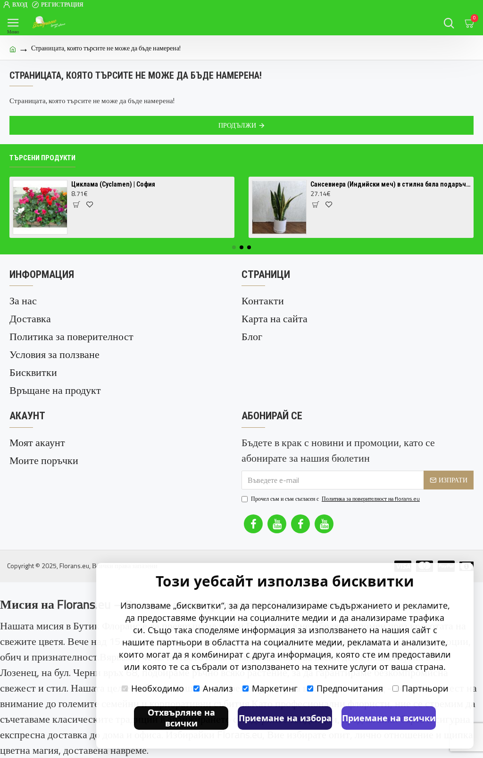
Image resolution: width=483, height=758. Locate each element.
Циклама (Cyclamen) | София (113, 184)
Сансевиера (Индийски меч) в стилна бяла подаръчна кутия (390, 184)
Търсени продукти (42, 158)
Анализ (218, 688)
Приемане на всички (389, 718)
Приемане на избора (285, 718)
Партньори (425, 688)
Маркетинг (275, 688)
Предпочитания (349, 688)
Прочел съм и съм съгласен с (335, 499)
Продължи (237, 125)
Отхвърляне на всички (181, 718)
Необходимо (157, 688)
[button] (234, 247)
